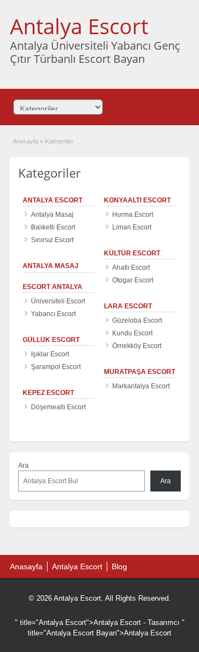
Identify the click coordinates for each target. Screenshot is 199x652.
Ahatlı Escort (131, 267)
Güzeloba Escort (137, 320)
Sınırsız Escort (52, 240)
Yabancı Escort (53, 314)
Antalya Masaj (52, 214)
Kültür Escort (132, 253)
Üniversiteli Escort (58, 301)
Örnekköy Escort (136, 346)
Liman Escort (131, 227)
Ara (23, 465)
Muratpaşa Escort (139, 372)
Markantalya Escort (141, 386)
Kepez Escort (48, 393)
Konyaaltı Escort (137, 200)
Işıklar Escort (50, 354)
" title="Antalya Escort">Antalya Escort (78, 622)
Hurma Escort (132, 214)
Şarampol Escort (56, 367)
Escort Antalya (52, 287)
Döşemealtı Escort (58, 407)
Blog (119, 566)
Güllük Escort (51, 340)
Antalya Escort (79, 26)
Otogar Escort (132, 280)
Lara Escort (128, 306)
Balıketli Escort (53, 227)
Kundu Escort (132, 333)
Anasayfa (25, 141)
